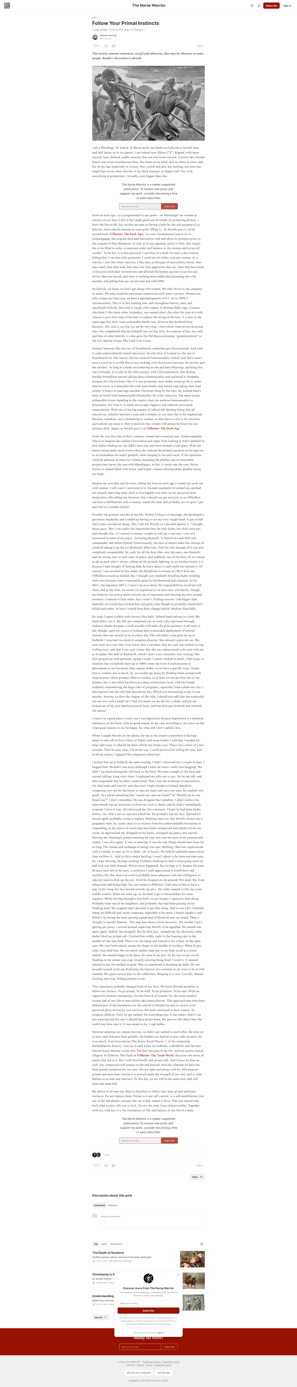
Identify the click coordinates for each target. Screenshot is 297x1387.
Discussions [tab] (116, 1244)
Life (94, 17)
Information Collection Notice (139, 1323)
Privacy (140, 1364)
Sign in (287, 5)
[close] (178, 1274)
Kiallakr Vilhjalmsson (120, 1261)
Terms (149, 1364)
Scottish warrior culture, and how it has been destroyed (121, 1257)
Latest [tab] (104, 1244)
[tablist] (105, 1205)
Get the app (163, 1372)
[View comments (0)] (106, 46)
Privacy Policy (127, 1320)
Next (195, 1176)
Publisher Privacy (152, 1361)
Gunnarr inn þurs (108, 36)
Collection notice (162, 1364)
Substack (133, 1380)
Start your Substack (140, 1372)
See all (98, 1317)
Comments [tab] (99, 1205)
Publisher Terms (171, 1361)
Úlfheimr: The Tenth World (155, 1055)
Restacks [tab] (112, 1205)
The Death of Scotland (108, 1253)
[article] (148, 1259)
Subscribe (271, 5)
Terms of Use (150, 1320)
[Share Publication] (259, 5)
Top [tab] (96, 1244)
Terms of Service (165, 1317)
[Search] (252, 5)
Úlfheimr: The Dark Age (126, 234)
